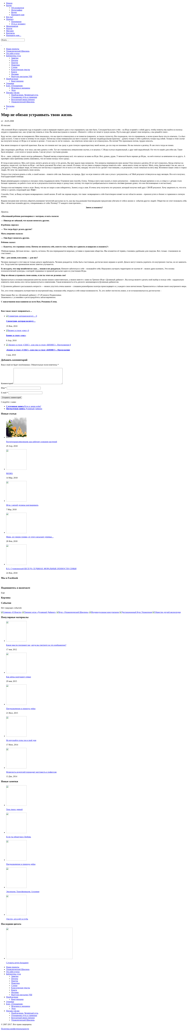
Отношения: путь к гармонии (24, 97)
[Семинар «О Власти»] (11, 612)
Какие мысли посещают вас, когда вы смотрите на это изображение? (36, 645)
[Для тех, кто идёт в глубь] (16, 915)
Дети (13, 90)
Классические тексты (20, 69)
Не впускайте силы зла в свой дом (21, 740)
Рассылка (10, 106)
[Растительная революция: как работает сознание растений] (16, 437)
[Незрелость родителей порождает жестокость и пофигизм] (16, 768)
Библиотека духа (13, 56)
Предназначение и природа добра (20, 708)
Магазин (10, 31)
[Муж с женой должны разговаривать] (16, 501)
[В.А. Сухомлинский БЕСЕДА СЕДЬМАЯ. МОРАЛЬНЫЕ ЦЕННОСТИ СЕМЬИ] (16, 564)
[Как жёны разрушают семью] (16, 672)
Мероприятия (12, 26)
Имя (3, 388)
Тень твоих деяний (14, 809)
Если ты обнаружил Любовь (18, 837)
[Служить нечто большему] (39, 958)
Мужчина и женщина (20, 88)
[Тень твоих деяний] (16, 805)
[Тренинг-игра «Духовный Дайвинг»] (39, 612)
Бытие (9, 5)
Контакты (10, 33)
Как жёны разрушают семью (18, 677)
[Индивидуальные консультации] (104, 612)
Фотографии (16, 10)
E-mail (4, 393)
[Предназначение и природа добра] (16, 704)
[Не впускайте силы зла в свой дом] (16, 736)
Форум (9, 28)
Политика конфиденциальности (15, 1029)
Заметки (14, 58)
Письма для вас (13, 92)
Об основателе (17, 8)
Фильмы (15, 74)
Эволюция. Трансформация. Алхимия (22, 891)
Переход (9, 19)
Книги (14, 72)
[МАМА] (16, 469)
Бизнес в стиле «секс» (16, 335)
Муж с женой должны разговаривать (22, 505)
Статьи (14, 67)
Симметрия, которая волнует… (21, 321)
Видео (14, 12)
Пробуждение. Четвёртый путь (24, 95)
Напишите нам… (13, 35)
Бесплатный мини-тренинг (23, 99)
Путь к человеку (18, 24)
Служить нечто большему (17, 963)
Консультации (17, 81)
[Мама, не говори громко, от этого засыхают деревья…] (16, 532)
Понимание (16, 21)
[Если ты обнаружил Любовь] (16, 832)
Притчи (14, 63)
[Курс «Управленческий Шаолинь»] (73, 612)
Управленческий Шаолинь (17, 51)
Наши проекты (12, 49)
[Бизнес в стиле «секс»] (17, 330)
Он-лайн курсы (13, 53)
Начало (9, 3)
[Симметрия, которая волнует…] (21, 316)
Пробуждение (12, 79)
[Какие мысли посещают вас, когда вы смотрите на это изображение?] (16, 641)
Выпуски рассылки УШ (21, 76)
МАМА (9, 473)
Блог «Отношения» (14, 86)
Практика (15, 65)
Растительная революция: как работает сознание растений (31, 442)
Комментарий (7, 383)
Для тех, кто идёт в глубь (17, 919)
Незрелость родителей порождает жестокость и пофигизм (31, 772)
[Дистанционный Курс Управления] (136, 612)
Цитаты (14, 60)
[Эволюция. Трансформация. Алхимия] (16, 887)
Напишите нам (17, 15)
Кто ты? (9, 17)
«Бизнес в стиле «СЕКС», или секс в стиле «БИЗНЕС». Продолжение (38, 350)
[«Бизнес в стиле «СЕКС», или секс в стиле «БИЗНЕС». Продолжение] (38, 345)
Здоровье (10, 83)
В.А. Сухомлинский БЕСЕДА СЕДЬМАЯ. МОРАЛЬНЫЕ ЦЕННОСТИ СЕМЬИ (41, 569)
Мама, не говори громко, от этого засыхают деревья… (30, 537)
